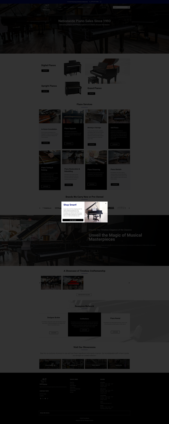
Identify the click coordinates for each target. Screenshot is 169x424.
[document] (84, 212)
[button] (105, 203)
